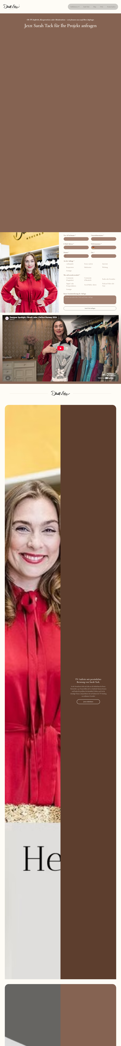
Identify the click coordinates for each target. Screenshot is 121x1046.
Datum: (66, 252)
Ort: (93, 252)
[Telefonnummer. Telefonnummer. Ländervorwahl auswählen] (94, 247)
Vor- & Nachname (70, 235)
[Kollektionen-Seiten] (78, 6)
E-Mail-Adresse (69, 244)
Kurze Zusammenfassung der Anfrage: (75, 294)
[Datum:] (65, 256)
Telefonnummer (96, 244)
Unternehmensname (97, 235)
